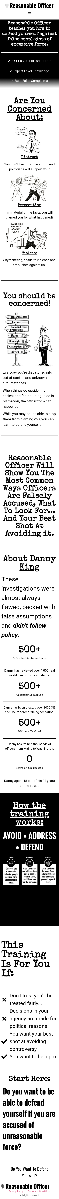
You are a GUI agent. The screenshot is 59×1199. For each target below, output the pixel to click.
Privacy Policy (16, 1191)
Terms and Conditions (39, 1191)
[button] (29, 14)
